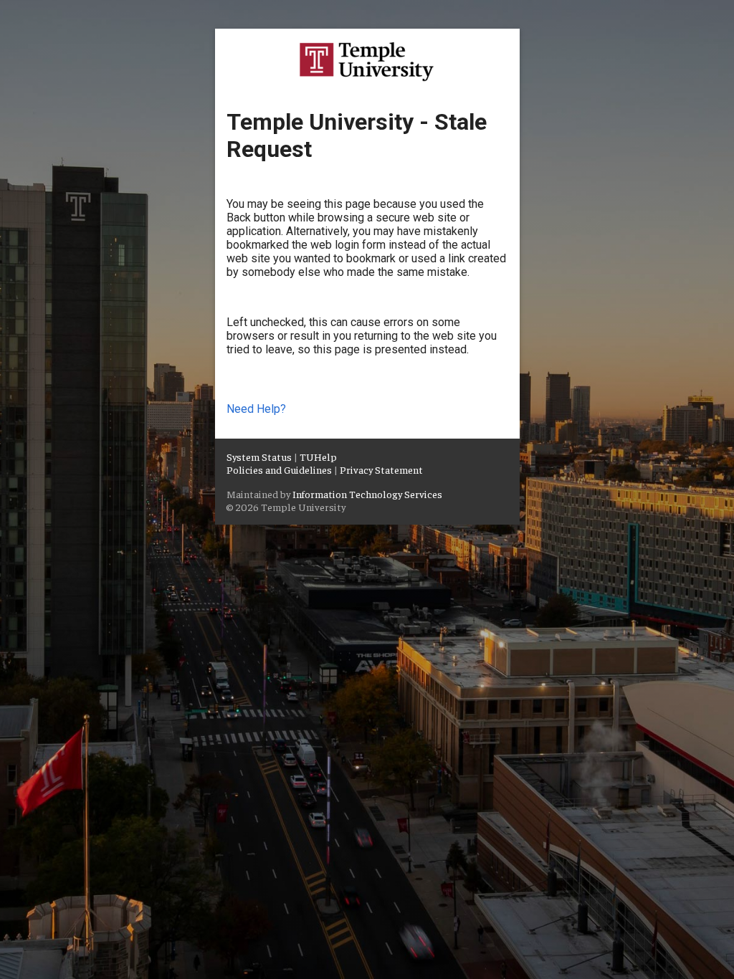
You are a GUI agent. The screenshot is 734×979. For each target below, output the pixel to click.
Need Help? (256, 409)
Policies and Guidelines (279, 469)
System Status (259, 456)
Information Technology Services (367, 493)
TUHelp (318, 456)
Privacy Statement (381, 469)
